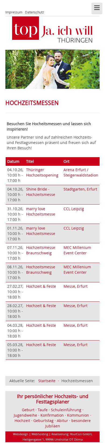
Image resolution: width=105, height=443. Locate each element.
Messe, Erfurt (76, 286)
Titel (30, 161)
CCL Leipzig (74, 208)
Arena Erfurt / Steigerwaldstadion (81, 172)
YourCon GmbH (81, 434)
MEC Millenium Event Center (77, 250)
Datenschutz (34, 12)
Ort (66, 161)
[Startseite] (52, 29)
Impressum (13, 12)
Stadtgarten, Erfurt (80, 189)
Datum (13, 161)
